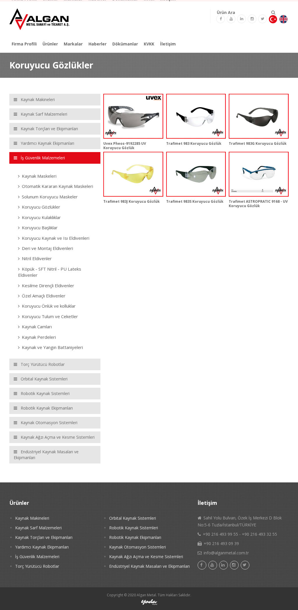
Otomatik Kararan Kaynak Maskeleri (57, 186)
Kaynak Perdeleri (39, 337)
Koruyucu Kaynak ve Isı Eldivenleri (55, 238)
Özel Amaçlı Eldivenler (43, 296)
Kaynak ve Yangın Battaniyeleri (52, 347)
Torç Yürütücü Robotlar (37, 566)
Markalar (73, 44)
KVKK (149, 44)
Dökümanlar (125, 44)
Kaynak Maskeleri (39, 176)
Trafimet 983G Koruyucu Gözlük (258, 143)
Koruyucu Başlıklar (40, 227)
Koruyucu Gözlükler (41, 207)
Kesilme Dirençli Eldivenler (48, 285)
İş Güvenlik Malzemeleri (37, 556)
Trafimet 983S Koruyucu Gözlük (195, 201)
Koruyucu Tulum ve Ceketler (50, 316)
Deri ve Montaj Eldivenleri (47, 248)
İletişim (168, 44)
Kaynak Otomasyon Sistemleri (137, 547)
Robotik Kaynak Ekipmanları (135, 537)
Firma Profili (24, 44)
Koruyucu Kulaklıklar (41, 217)
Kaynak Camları (37, 326)
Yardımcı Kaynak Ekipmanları (42, 547)
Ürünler (50, 44)
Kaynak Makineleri (32, 518)
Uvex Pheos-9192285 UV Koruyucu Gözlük (124, 145)
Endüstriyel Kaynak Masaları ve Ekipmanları (149, 566)
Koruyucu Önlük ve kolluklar (49, 306)
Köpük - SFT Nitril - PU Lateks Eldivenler (49, 272)
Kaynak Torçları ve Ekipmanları (43, 537)
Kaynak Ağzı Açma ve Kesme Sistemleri (146, 556)
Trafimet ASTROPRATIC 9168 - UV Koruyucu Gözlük (258, 203)
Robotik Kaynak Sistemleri (133, 527)
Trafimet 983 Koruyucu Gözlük (193, 143)
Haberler (97, 44)
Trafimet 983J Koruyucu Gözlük (131, 201)
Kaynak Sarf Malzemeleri (38, 527)
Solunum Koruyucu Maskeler (50, 197)
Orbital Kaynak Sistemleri (132, 518)
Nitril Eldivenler (37, 258)
